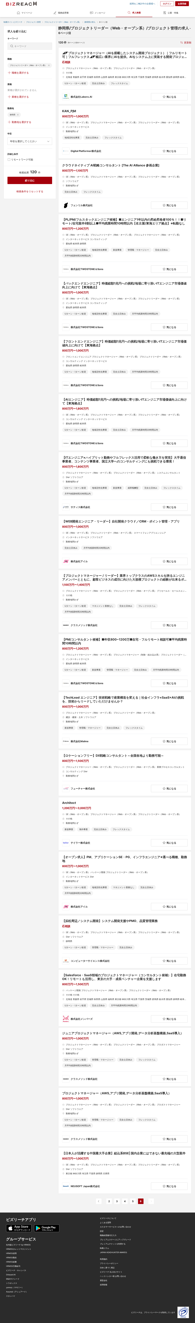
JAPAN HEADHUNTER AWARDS (113, 1252)
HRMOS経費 (11, 1262)
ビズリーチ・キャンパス (16, 1270)
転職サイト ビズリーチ (13, 22)
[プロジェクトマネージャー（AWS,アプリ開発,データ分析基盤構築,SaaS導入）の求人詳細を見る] (124, 1117)
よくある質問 (105, 1223)
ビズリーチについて (108, 1218)
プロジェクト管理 (33, 22)
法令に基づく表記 (107, 1268)
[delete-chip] (49, 65)
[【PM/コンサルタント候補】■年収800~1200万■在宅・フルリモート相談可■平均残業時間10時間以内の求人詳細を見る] (124, 662)
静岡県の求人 (90, 22)
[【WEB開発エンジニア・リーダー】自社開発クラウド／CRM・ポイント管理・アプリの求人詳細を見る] (124, 542)
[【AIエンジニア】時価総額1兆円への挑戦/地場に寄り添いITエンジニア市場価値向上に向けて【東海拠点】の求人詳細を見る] (124, 422)
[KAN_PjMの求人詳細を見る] (124, 132)
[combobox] (29, 141)
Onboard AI (11, 1275)
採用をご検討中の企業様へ (142, 4)
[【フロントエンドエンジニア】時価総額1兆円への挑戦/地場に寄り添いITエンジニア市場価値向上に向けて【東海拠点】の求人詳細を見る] (124, 364)
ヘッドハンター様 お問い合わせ (113, 1276)
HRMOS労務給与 (13, 1266)
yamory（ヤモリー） (14, 1287)
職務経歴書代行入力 (108, 1235)
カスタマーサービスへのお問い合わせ (115, 1227)
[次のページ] (151, 1201)
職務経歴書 (63, 12)
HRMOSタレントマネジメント (18, 1249)
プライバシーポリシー (109, 1263)
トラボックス (11, 1283)
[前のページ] (98, 1201)
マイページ (26, 12)
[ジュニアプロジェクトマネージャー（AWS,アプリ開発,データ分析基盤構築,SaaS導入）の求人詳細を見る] (124, 1057)
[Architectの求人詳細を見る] (124, 823)
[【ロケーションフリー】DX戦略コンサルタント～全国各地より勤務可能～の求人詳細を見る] (124, 773)
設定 (102, 1231)
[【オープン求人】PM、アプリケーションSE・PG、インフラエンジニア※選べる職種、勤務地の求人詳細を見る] (124, 883)
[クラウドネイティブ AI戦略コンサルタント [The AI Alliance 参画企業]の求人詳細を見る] (124, 186)
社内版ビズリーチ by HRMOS (18, 1245)
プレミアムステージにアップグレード (115, 1240)
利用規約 (103, 1259)
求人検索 (136, 12)
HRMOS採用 (11, 1253)
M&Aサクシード (12, 1279)
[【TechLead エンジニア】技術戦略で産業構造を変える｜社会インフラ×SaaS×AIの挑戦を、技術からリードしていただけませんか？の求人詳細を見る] (124, 720)
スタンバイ (10, 1296)
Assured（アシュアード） (17, 1292)
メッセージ (100, 12)
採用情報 (103, 1285)
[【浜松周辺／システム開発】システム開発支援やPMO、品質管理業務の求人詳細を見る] (124, 941)
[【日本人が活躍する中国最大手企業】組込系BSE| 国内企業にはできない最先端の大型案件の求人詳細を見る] (124, 1170)
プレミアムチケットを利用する (113, 1244)
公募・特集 (173, 12)
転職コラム (104, 1248)
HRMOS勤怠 (11, 1258)
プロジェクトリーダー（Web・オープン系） (62, 22)
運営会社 (103, 1280)
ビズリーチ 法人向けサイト (111, 1272)
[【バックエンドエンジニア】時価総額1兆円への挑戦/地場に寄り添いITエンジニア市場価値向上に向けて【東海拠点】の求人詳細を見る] (124, 306)
